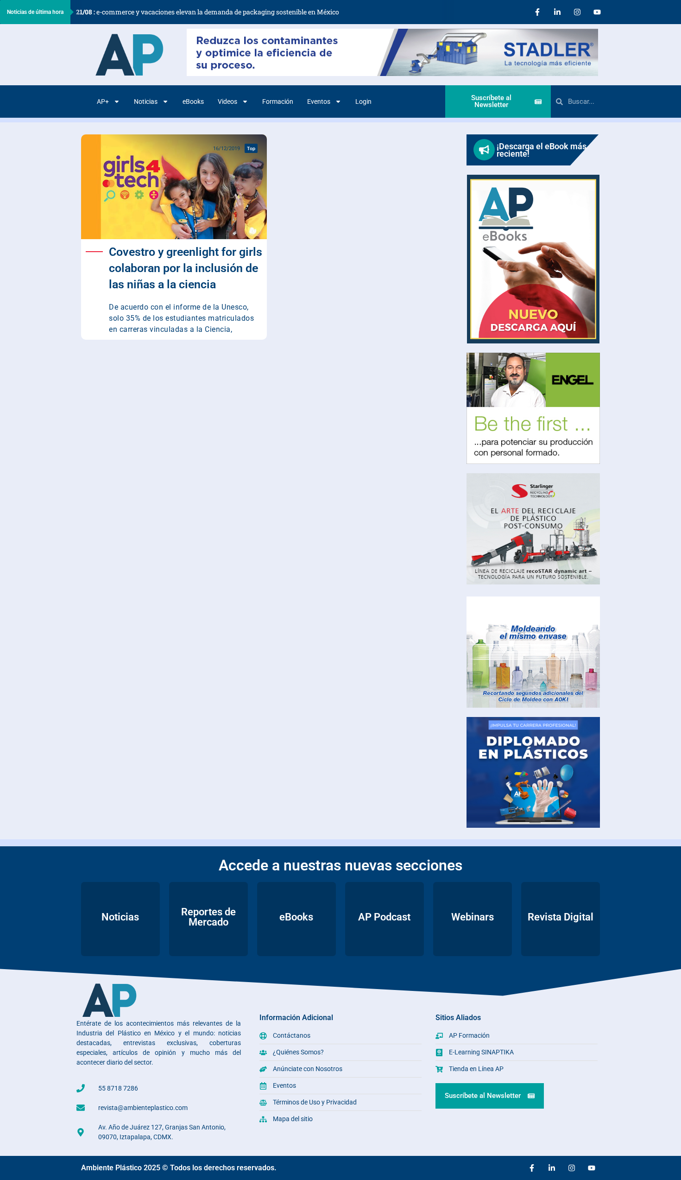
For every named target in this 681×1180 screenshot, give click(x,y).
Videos (227, 101)
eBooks (193, 101)
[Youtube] (597, 12)
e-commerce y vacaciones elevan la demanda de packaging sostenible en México (207, 11)
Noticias (146, 101)
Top (251, 148)
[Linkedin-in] (557, 12)
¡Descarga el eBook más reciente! (541, 150)
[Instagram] (577, 12)
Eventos (318, 101)
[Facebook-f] (537, 12)
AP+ (103, 101)
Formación (277, 101)
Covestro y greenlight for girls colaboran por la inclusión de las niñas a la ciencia (185, 268)
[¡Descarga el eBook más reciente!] (484, 149)
